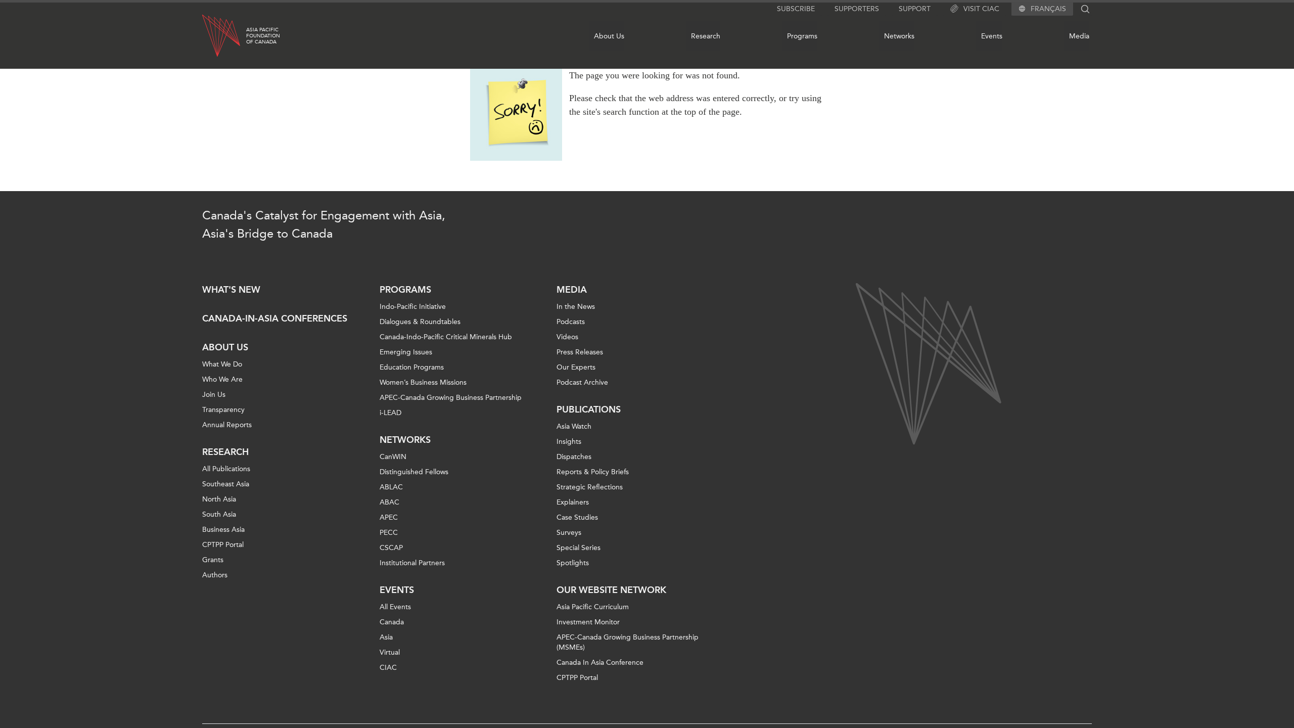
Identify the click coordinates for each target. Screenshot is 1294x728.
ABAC (389, 502)
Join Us (213, 394)
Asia (386, 637)
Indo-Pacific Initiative (413, 306)
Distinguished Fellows (414, 472)
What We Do (222, 364)
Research (705, 36)
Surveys (569, 532)
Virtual (390, 652)
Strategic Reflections (590, 487)
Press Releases (580, 352)
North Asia (219, 499)
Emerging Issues (406, 352)
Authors (214, 575)
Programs (802, 36)
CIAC (388, 667)
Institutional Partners (412, 563)
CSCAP (391, 547)
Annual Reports (227, 425)
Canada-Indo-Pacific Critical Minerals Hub (446, 337)
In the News (576, 306)
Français (1048, 9)
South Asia (219, 514)
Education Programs (412, 367)
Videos (567, 337)
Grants (212, 560)
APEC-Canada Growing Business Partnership (451, 397)
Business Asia (223, 529)
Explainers (573, 502)
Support (915, 9)
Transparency (223, 409)
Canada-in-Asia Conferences (274, 318)
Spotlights (573, 563)
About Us (609, 36)
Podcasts (571, 321)
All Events (395, 607)
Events (991, 36)
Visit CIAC (981, 9)
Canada (392, 622)
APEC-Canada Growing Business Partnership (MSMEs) (628, 642)
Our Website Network (611, 590)
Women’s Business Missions (423, 382)
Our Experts (576, 367)
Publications (589, 409)
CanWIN (393, 456)
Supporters (857, 9)
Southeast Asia (225, 484)
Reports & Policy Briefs (593, 472)
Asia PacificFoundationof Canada (263, 36)
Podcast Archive (582, 382)
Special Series (578, 547)
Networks (899, 36)
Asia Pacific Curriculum (593, 607)
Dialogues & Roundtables (420, 321)
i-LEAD (390, 412)
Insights (569, 441)
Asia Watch (574, 426)
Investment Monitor (588, 622)
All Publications (226, 469)
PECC (389, 532)
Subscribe (796, 9)
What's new (231, 289)
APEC (389, 517)
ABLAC (391, 487)
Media (1079, 36)
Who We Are (222, 379)
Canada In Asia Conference (600, 662)
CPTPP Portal (223, 544)
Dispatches (574, 456)
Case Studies (577, 517)
